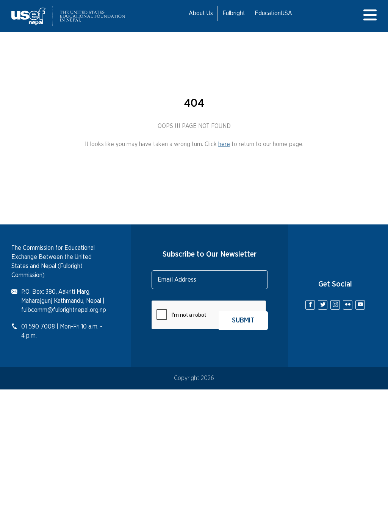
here (224, 144)
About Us (201, 13)
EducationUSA (273, 13)
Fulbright (233, 13)
